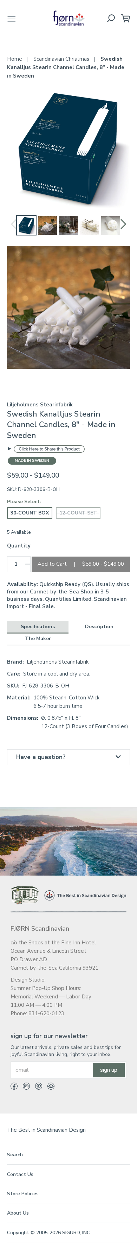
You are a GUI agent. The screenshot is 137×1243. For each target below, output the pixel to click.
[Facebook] (14, 1087)
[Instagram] (24, 1087)
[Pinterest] (36, 1087)
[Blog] (48, 1087)
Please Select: (24, 501)
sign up (108, 1070)
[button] (123, 224)
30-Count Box (30, 513)
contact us (20, 1174)
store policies (23, 1193)
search (15, 1154)
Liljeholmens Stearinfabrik (58, 661)
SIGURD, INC (76, 1232)
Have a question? (41, 757)
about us (18, 1213)
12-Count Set (78, 513)
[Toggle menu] (11, 18)
